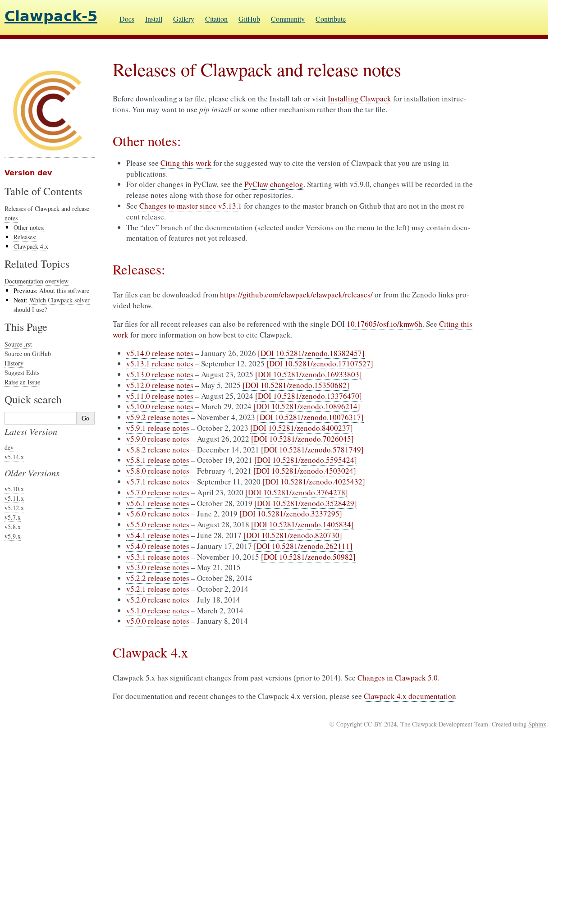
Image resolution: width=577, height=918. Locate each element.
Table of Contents (43, 191)
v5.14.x (14, 456)
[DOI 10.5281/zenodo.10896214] (306, 406)
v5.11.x (14, 498)
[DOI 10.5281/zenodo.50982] (308, 557)
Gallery (183, 18)
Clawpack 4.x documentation (410, 696)
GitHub (249, 18)
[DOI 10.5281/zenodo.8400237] (301, 428)
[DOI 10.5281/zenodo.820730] (292, 535)
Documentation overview (37, 281)
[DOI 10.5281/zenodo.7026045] (302, 439)
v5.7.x (13, 517)
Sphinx (537, 724)
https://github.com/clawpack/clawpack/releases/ (296, 294)
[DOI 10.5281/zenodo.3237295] (290, 513)
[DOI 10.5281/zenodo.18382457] (311, 353)
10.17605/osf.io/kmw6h (384, 324)
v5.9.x (13, 536)
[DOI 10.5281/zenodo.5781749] (312, 449)
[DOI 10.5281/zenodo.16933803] (308, 374)
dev (9, 447)
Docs (126, 18)
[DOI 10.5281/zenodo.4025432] (313, 481)
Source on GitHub (28, 353)
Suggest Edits (22, 372)
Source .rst (18, 344)
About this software (64, 290)
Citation (216, 18)
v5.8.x (13, 526)
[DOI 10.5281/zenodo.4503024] (304, 471)
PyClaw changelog (273, 184)
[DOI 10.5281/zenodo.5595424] (305, 460)
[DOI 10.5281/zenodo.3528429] (305, 503)
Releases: (25, 237)
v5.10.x (14, 488)
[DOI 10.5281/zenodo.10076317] (310, 417)
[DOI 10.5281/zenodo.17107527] (319, 363)
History (14, 363)
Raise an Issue (22, 382)
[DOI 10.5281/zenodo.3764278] (296, 492)
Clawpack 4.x (31, 246)
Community (288, 18)
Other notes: (29, 227)
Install (153, 18)
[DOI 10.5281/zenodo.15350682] (296, 385)
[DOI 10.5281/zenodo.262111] (303, 546)
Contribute (331, 18)
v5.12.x (14, 507)
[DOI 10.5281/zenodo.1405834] (302, 524)
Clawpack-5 (51, 16)
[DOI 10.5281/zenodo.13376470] (308, 396)
